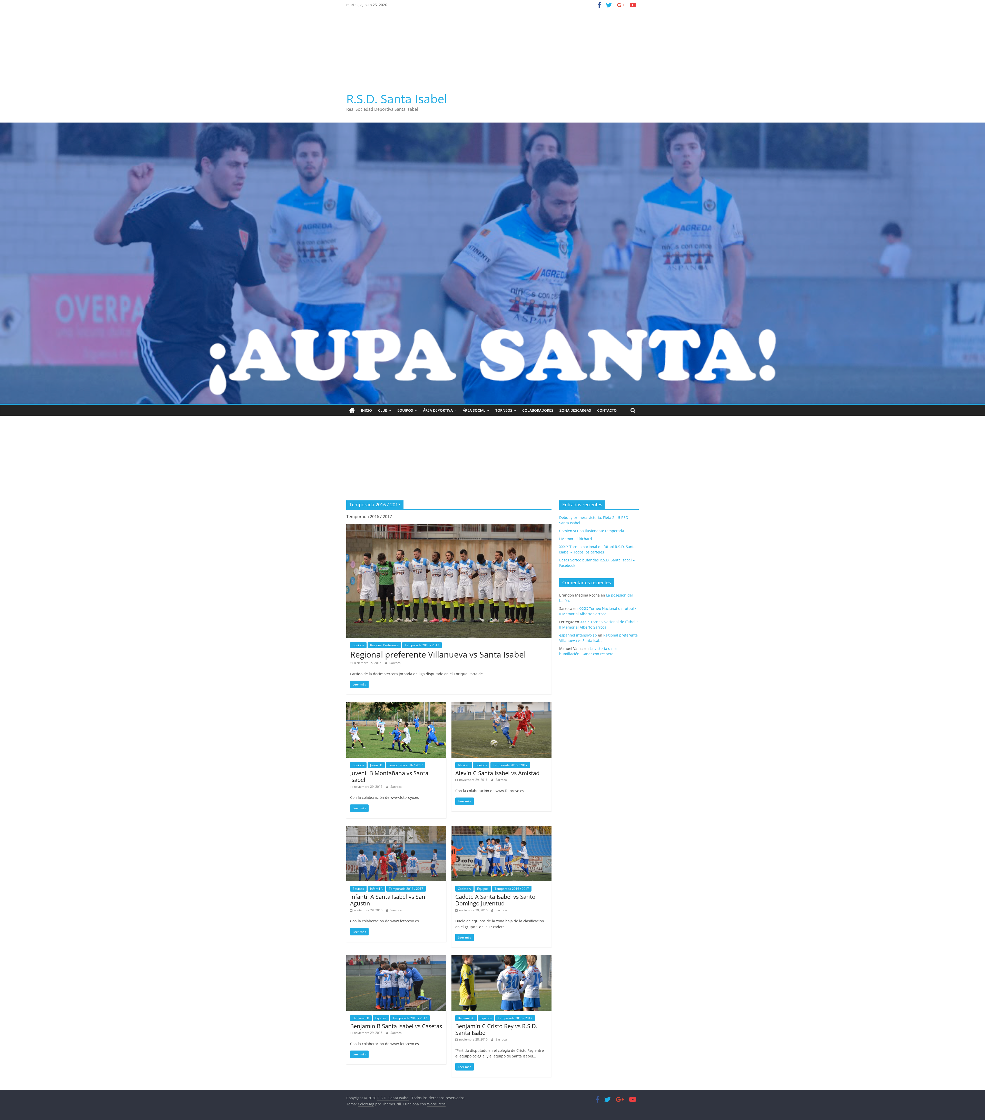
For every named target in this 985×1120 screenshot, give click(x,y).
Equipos (405, 410)
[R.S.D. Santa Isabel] (352, 410)
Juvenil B (376, 765)
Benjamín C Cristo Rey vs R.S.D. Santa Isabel (496, 1029)
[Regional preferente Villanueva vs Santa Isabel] (448, 527)
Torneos (503, 410)
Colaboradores (537, 410)
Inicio (366, 410)
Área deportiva (438, 410)
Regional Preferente (384, 645)
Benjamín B (361, 1018)
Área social (474, 410)
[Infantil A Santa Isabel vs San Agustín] (396, 829)
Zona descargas (575, 410)
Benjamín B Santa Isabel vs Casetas (396, 1026)
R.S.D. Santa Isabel (396, 99)
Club (382, 410)
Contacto (607, 410)
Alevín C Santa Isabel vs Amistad (497, 773)
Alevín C (463, 765)
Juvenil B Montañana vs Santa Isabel (389, 776)
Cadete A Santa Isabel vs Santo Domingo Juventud (495, 900)
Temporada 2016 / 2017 (422, 645)
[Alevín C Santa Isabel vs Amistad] (501, 705)
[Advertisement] (492, 48)
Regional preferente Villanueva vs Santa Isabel (438, 654)
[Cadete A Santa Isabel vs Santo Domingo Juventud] (501, 829)
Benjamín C (466, 1018)
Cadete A (464, 888)
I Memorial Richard (575, 538)
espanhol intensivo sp (578, 635)
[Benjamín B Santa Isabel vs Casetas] (396, 958)
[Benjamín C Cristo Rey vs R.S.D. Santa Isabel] (501, 958)
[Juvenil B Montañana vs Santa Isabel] (396, 705)
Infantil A (376, 888)
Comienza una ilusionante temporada (591, 530)
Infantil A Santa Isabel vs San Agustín (387, 900)
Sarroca (395, 663)
